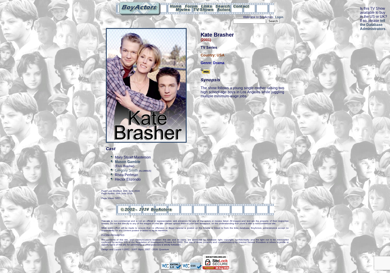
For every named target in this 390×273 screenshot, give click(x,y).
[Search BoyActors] (222, 6)
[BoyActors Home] (176, 6)
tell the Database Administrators (372, 25)
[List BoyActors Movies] (183, 9)
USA (221, 55)
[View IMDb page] (205, 71)
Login (279, 17)
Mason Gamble (127, 162)
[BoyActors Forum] (191, 6)
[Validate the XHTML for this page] (171, 267)
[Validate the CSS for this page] (192, 267)
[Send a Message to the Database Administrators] (241, 6)
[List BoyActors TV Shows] (203, 9)
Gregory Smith (126, 170)
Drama (218, 63)
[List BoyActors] (224, 9)
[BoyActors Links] (207, 6)
